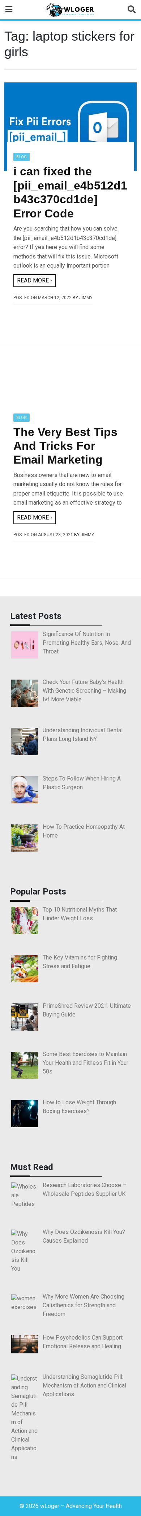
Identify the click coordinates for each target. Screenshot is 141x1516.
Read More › (34, 280)
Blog (21, 157)
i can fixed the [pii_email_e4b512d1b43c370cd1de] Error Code (70, 192)
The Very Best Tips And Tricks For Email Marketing (65, 445)
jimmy (86, 297)
